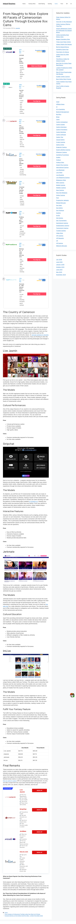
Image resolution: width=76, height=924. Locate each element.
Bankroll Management (62, 112)
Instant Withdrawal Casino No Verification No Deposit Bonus (64, 30)
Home (24, 3)
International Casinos (62, 167)
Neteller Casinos (61, 187)
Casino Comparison (62, 122)
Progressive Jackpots (62, 200)
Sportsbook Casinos (62, 223)
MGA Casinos (60, 182)
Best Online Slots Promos (63, 79)
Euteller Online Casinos (63, 76)
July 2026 (59, 259)
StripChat (23, 809)
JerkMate (23, 831)
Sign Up (39, 790)
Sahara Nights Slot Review (64, 44)
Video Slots (59, 233)
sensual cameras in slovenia (40, 335)
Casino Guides (60, 124)
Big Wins (58, 114)
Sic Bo (58, 215)
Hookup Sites (31, 3)
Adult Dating (41, 3)
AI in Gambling (60, 109)
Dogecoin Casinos (61, 147)
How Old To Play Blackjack (64, 21)
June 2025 (59, 269)
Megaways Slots (61, 180)
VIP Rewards (60, 238)
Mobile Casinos (60, 185)
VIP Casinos (59, 235)
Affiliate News (60, 104)
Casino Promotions (61, 129)
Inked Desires (9, 4)
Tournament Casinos (62, 228)
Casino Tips (59, 137)
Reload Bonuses (61, 203)
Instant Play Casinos (62, 165)
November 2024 (61, 274)
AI (71, 3)
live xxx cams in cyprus (10, 781)
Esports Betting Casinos (63, 150)
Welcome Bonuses (61, 246)
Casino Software (61, 134)
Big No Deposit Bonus (62, 47)
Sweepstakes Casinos (62, 225)
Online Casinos (60, 195)
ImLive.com (24, 852)
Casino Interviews (61, 127)
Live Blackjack (60, 170)
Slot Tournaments (61, 220)
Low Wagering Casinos (63, 177)
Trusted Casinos (61, 230)
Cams (56, 3)
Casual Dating (60, 139)
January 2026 (60, 264)
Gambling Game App (62, 49)
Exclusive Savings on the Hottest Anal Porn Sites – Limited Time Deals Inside (24, 915)
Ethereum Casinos (61, 152)
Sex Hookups (60, 210)
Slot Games (59, 218)
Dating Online (60, 144)
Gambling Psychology (62, 155)
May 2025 (59, 272)
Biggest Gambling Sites (63, 39)
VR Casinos (59, 243)
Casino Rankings (61, 132)
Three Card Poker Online (63, 42)
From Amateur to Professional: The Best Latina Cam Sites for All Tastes (22, 914)
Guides (58, 157)
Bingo (58, 117)
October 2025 (60, 267)
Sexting (50, 3)
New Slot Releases (61, 192)
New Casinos (60, 190)
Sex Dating (59, 208)
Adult (57, 102)
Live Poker (59, 172)
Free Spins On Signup (62, 52)
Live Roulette (60, 175)
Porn (62, 3)
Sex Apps (59, 205)
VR (67, 3)
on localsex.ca (33, 501)
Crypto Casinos (60, 142)
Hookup (58, 160)
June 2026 (59, 262)
